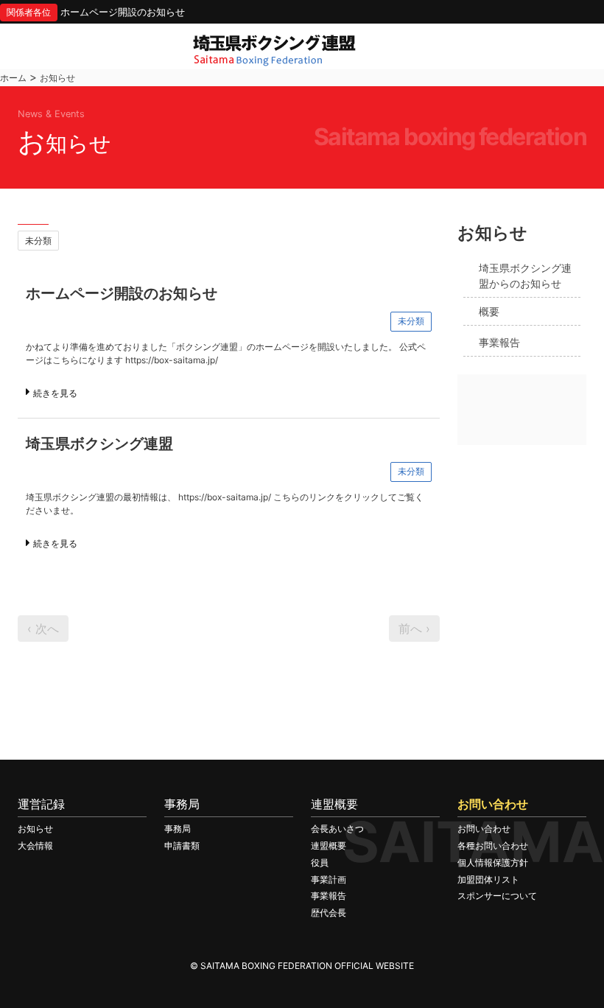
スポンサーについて (497, 895)
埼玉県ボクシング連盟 (99, 443)
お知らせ (35, 828)
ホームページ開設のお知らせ (122, 12)
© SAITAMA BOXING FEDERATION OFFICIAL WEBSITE (302, 965)
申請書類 (182, 845)
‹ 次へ (43, 628)
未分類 (38, 240)
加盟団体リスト (488, 879)
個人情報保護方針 (492, 862)
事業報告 (499, 342)
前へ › (414, 628)
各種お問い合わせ (492, 845)
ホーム (13, 77)
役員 (320, 862)
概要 (489, 311)
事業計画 (328, 879)
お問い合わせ (483, 828)
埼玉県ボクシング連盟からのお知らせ (525, 276)
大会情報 (35, 845)
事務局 (177, 828)
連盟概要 (328, 845)
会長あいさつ (337, 828)
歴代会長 (328, 912)
